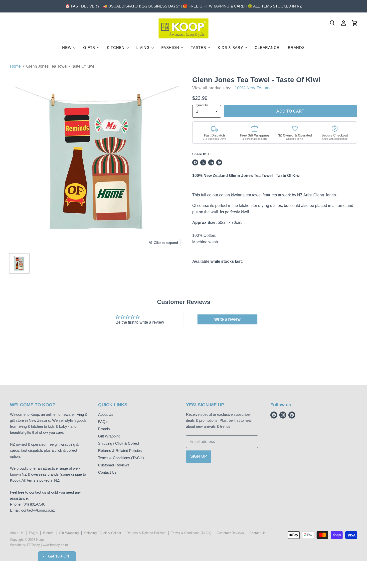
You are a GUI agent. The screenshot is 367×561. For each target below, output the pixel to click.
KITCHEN (116, 47)
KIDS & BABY (231, 47)
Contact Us (107, 472)
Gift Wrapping (109, 436)
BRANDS (296, 47)
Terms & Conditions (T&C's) (121, 458)
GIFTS (89, 47)
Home (15, 66)
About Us (105, 414)
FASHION (170, 47)
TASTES (199, 47)
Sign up (198, 456)
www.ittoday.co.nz (56, 545)
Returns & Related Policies (120, 450)
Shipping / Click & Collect (118, 443)
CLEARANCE (267, 47)
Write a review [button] (227, 319)
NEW (67, 47)
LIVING (143, 47)
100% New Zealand (253, 88)
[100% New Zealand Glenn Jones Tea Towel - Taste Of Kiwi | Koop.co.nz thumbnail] (19, 263)
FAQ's (103, 422)
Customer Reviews (114, 465)
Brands (104, 429)
